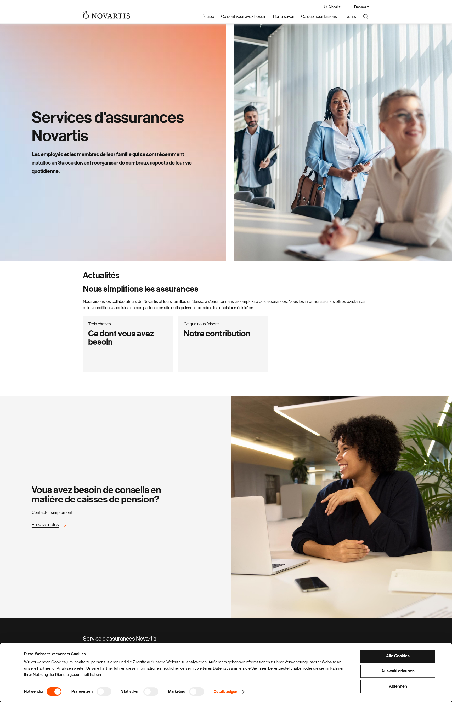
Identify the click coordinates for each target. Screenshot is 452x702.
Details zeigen (225, 692)
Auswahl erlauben (398, 671)
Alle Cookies (398, 656)
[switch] (104, 691)
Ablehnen (398, 686)
